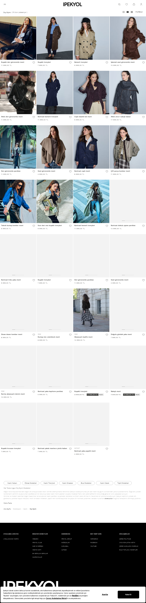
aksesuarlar (109, 498)
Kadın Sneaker (67, 483)
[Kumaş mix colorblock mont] (55, 310)
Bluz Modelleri (86, 483)
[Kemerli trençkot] (91, 38)
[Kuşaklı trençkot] (55, 38)
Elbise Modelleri (31, 483)
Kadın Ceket (104, 483)
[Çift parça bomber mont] (128, 147)
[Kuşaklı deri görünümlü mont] (18, 38)
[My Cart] (134, 4)
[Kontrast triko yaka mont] (18, 255)
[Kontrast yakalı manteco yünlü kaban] (55, 424)
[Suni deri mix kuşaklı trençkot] (55, 201)
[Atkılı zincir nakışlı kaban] (128, 92)
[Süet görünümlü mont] (55, 147)
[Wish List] (126, 4)
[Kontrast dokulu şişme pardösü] (128, 201)
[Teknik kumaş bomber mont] (18, 201)
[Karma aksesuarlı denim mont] (18, 367)
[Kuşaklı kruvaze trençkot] (18, 424)
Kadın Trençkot (49, 483)
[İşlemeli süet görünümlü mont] (128, 38)
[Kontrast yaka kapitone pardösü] (55, 367)
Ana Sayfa (7, 509)
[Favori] (33, 62)
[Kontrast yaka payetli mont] (91, 424)
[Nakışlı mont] (128, 367)
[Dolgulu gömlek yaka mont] (128, 310)
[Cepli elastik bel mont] (91, 92)
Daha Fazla (8, 503)
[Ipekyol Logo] (73, 4)
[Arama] (119, 4)
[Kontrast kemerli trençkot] (55, 92)
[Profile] (141, 4)
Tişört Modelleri (123, 483)
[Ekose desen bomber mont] (18, 310)
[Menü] (4, 4)
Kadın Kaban (12, 483)
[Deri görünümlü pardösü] (18, 147)
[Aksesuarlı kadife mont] (91, 310)
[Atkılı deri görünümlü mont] (18, 92)
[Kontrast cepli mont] (91, 147)
